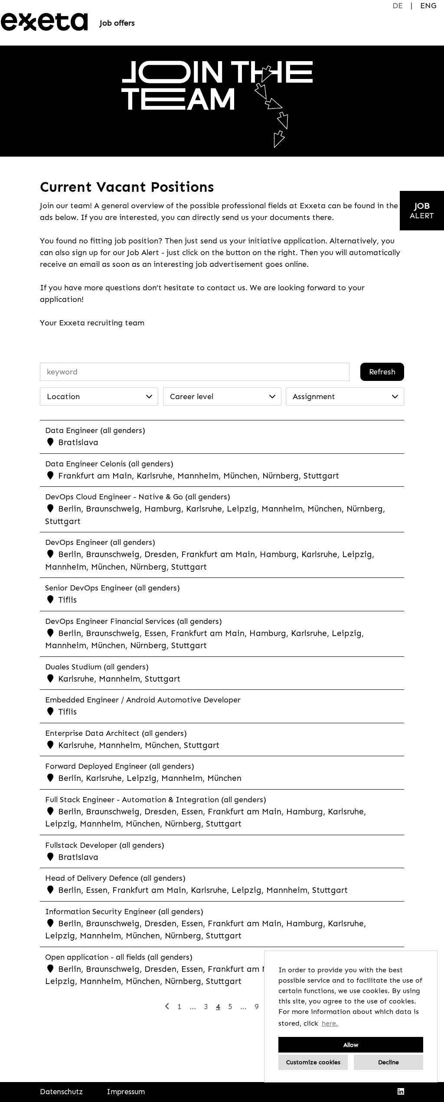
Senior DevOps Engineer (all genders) (112, 588)
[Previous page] (167, 1006)
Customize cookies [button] (313, 1062)
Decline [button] (388, 1062)
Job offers (117, 23)
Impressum (126, 1091)
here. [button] (330, 1023)
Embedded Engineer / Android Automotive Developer (143, 700)
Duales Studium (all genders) (97, 667)
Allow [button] (350, 1045)
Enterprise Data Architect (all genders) (116, 733)
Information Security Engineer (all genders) (124, 911)
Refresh (382, 372)
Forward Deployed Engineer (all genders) (119, 766)
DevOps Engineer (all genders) (100, 542)
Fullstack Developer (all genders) (104, 845)
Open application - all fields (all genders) (119, 957)
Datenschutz (61, 1091)
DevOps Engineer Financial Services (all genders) (133, 621)
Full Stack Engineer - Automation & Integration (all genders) (155, 799)
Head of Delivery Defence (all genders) (115, 878)
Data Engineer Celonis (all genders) (109, 464)
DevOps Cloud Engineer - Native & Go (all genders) (137, 497)
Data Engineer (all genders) (95, 430)
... (192, 1006)
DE (397, 5)
